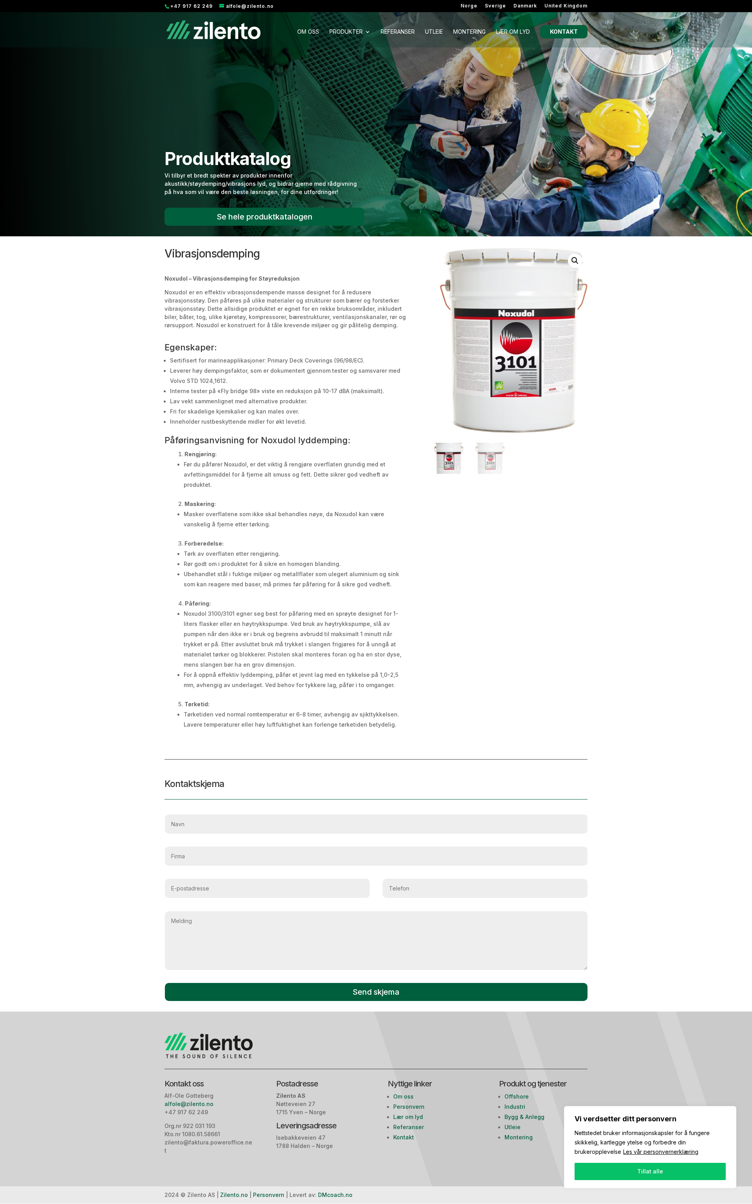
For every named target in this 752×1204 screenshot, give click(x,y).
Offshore (516, 1096)
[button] (575, 261)
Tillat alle (650, 1171)
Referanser (398, 32)
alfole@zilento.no (189, 1104)
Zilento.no (234, 1194)
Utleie (434, 32)
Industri (514, 1106)
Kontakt (564, 31)
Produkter (346, 32)
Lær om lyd (513, 32)
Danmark (525, 6)
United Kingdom (566, 6)
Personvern (409, 1106)
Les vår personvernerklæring (660, 1151)
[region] (650, 1147)
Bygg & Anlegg (524, 1116)
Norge (469, 6)
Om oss (308, 32)
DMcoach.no (335, 1194)
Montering (469, 32)
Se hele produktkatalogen (265, 216)
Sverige (495, 6)
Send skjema (376, 992)
